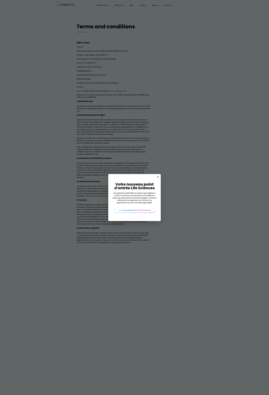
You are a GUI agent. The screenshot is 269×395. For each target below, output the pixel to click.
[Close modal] (158, 177)
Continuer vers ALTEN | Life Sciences (134, 210)
